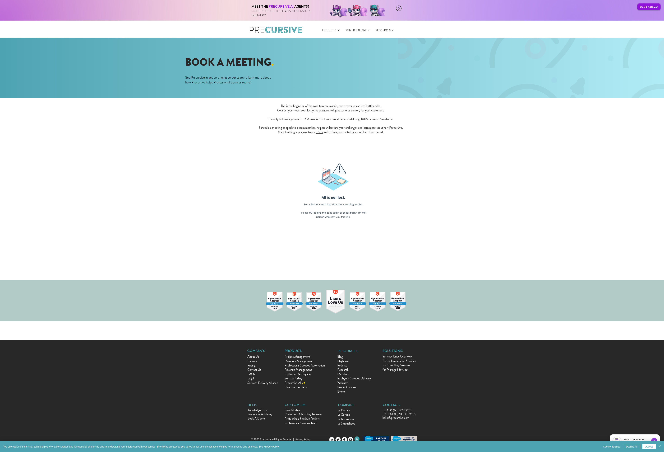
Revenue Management (298, 370)
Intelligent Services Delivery (354, 378)
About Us (253, 356)
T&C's (319, 132)
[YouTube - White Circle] (350, 439)
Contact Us (254, 370)
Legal (250, 378)
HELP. (252, 404)
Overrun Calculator (296, 387)
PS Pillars (342, 374)
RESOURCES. (347, 351)
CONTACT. (391, 404)
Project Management (297, 356)
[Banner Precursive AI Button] (311, 8)
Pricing (251, 365)
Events (341, 391)
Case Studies (292, 410)
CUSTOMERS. (295, 404)
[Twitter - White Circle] (338, 439)
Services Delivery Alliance (262, 383)
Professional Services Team (301, 423)
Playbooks (343, 361)
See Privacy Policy (269, 446)
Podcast (342, 365)
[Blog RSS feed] (356, 439)
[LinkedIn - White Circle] (331, 439)
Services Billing (293, 378)
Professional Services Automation (305, 365)
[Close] (660, 446)
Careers (252, 361)
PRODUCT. (293, 350)
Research (343, 370)
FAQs (251, 374)
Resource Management (299, 361)
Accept (649, 446)
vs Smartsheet (346, 423)
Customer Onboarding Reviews (303, 414)
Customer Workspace (298, 374)
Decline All (631, 446)
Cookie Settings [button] (611, 446)
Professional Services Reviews (303, 419)
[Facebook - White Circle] (344, 439)
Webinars (342, 383)
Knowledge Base (257, 410)
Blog (340, 356)
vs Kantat (343, 410)
